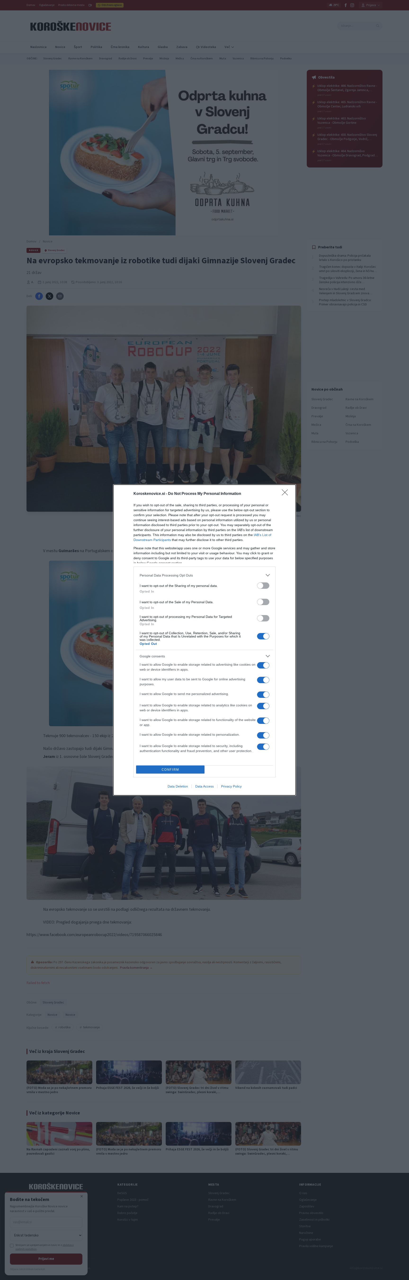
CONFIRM (170, 769)
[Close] (286, 493)
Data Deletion (178, 786)
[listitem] (204, 575)
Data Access (204, 786)
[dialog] (204, 640)
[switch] (263, 585)
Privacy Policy (231, 786)
